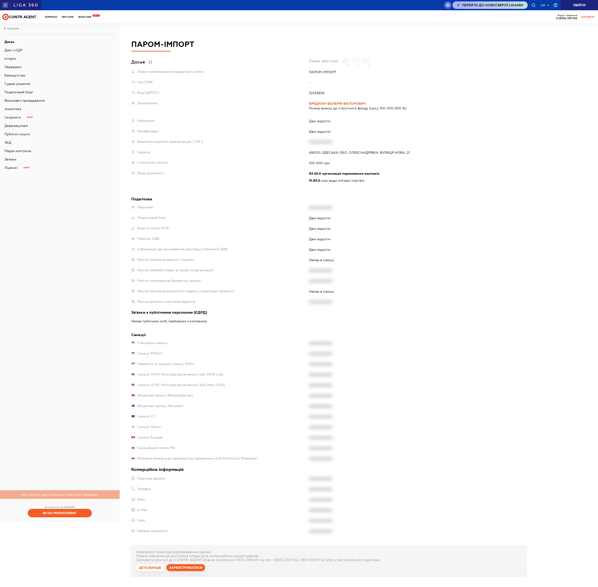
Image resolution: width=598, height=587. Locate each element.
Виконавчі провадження (24, 100)
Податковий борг (18, 92)
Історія (10, 58)
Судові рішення (17, 84)
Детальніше (150, 568)
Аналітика (12, 109)
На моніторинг (61, 513)
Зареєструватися (185, 568)
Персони (68, 17)
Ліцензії (11, 168)
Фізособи (86, 17)
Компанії (51, 17)
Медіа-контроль (17, 151)
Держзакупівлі (16, 126)
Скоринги (12, 117)
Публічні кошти (17, 134)
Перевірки (12, 67)
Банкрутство (14, 75)
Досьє (9, 42)
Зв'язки (10, 159)
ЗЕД (7, 142)
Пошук (13, 28)
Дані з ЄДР (13, 50)
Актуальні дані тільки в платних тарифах (59, 495)
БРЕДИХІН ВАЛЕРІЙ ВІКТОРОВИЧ (337, 103)
